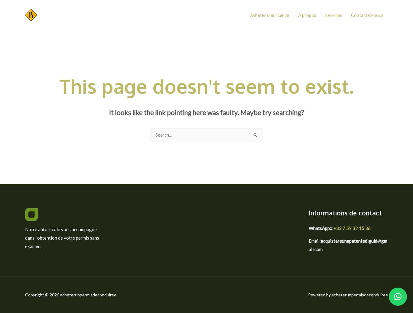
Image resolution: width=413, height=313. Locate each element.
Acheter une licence (269, 15)
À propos (307, 15)
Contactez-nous (367, 15)
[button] (398, 297)
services (333, 15)
